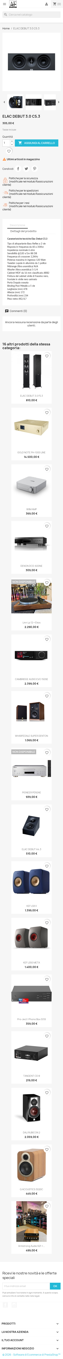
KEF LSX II (31, 905)
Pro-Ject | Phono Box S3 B (31, 1019)
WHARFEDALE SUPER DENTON (31, 735)
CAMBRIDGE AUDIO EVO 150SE (31, 679)
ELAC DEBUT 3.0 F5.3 (31, 395)
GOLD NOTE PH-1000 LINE (31, 452)
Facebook (5, 1305)
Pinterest (34, 168)
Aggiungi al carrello (36, 143)
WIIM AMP (31, 509)
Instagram (14, 1305)
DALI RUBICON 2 (31, 1132)
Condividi (18, 168)
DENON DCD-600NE (31, 565)
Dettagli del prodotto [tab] (23, 231)
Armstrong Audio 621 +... (31, 1245)
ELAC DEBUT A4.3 (31, 849)
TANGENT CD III (31, 1075)
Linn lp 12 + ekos (32, 622)
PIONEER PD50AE (31, 792)
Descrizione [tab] (17, 225)
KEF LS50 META (31, 962)
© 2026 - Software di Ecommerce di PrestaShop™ (31, 1354)
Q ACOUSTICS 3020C (31, 1189)
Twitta (26, 168)
